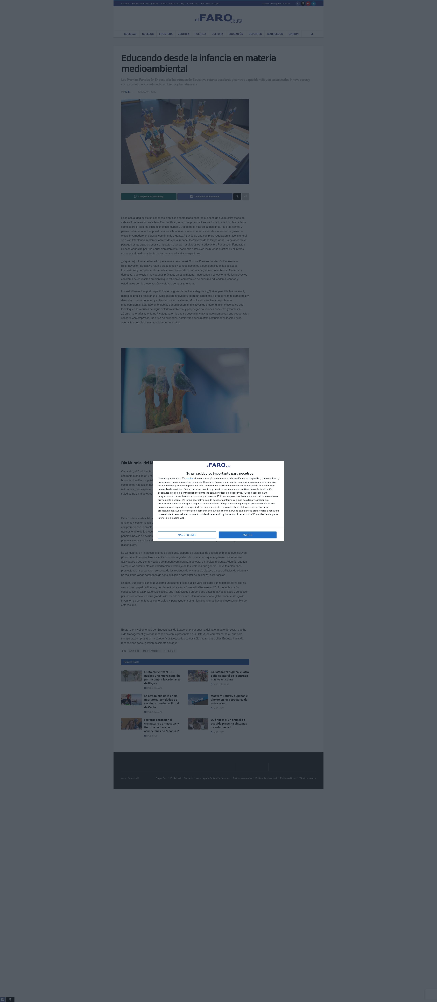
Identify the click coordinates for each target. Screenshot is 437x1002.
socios (189, 478)
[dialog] (218, 501)
